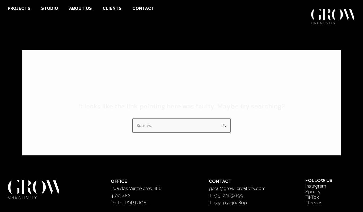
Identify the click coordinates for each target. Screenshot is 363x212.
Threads (314, 202)
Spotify (312, 191)
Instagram (315, 186)
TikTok (312, 197)
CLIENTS (112, 8)
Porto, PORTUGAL (130, 202)
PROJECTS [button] (19, 8)
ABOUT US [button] (80, 8)
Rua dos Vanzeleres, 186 (136, 188)
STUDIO (49, 8)
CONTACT (143, 8)
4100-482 (120, 195)
